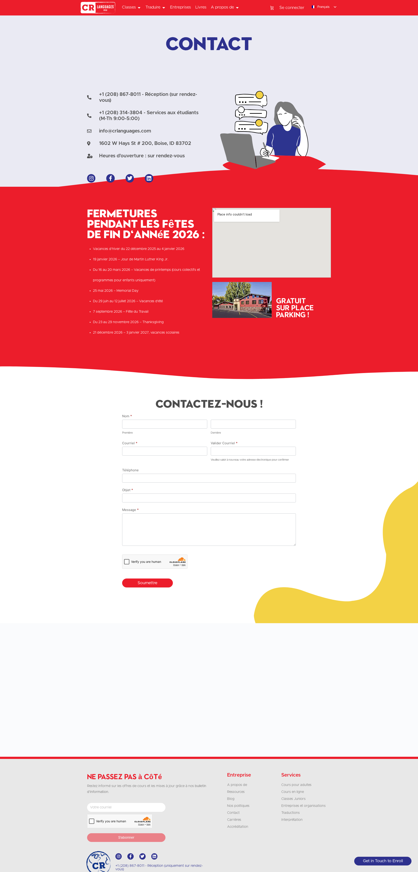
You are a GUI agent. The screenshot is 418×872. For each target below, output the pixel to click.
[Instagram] (91, 178)
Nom (127, 416)
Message (130, 510)
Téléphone (130, 470)
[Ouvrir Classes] (139, 7)
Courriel (129, 443)
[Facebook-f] (110, 178)
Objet (127, 490)
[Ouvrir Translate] (164, 7)
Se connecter (291, 8)
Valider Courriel (224, 443)
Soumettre (147, 583)
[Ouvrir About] (237, 7)
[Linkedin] (149, 178)
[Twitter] (130, 178)
